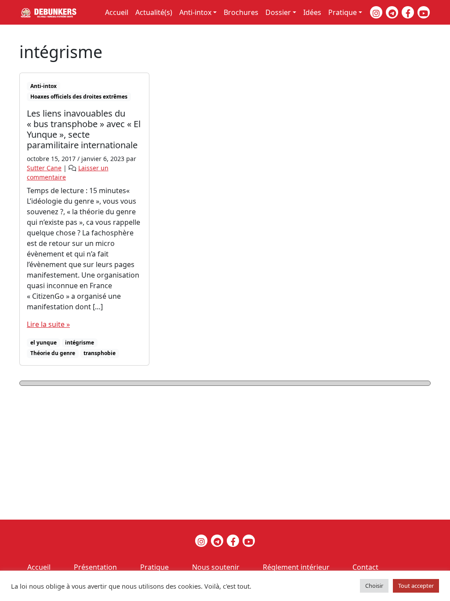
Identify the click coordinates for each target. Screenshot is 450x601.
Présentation (95, 567)
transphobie (99, 353)
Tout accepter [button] (416, 586)
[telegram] (392, 12)
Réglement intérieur (296, 567)
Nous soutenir (216, 567)
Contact (365, 567)
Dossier (278, 12)
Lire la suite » (48, 324)
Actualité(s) (153, 12)
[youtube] (423, 12)
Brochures (241, 12)
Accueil (116, 12)
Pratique (342, 12)
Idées (312, 12)
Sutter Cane (44, 168)
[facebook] (408, 12)
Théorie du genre (52, 353)
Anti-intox (195, 12)
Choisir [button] (374, 586)
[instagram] (376, 12)
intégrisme (79, 342)
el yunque (43, 342)
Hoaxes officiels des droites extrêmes (78, 96)
